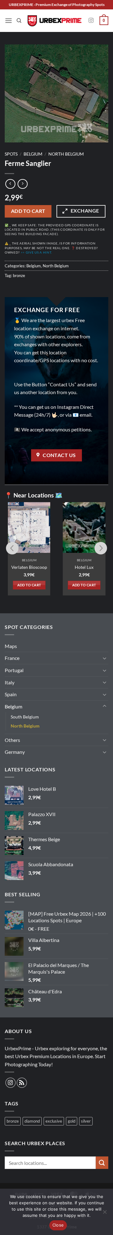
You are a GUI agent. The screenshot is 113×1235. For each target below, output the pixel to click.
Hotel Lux (84, 567)
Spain (11, 694)
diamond (32, 1121)
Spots (11, 154)
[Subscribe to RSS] (22, 1083)
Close (58, 1224)
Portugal (14, 670)
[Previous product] (22, 184)
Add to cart (28, 211)
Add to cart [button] (29, 585)
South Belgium (25, 716)
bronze (19, 275)
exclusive (54, 1121)
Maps (11, 646)
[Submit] (102, 1162)
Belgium (33, 154)
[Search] (19, 21)
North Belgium (66, 154)
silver (86, 1121)
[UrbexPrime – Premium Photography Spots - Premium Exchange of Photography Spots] (54, 20)
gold (71, 1121)
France (12, 658)
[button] (8, 20)
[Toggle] (104, 658)
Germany (15, 752)
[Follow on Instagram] (91, 20)
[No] (104, 1214)
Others (12, 740)
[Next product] (10, 184)
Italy (9, 682)
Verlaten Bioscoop (29, 567)
